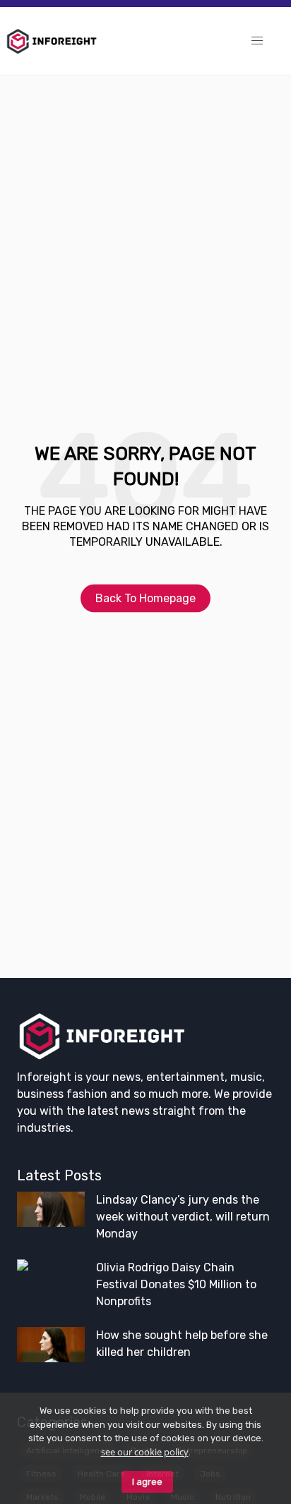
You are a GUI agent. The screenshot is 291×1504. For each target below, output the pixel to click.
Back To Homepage (145, 597)
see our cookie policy (145, 1451)
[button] (257, 41)
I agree (147, 1482)
